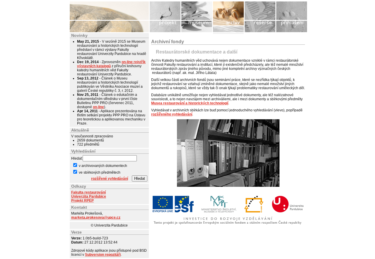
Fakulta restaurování (88, 192)
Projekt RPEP (82, 200)
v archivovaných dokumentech (102, 166)
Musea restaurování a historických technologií (189, 103)
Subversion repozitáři (103, 255)
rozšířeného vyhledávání (171, 114)
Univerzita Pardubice (88, 196)
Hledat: (77, 158)
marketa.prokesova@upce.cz (95, 217)
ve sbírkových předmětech (99, 172)
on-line (98, 107)
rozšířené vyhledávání (109, 179)
